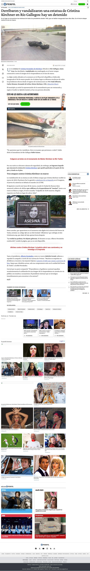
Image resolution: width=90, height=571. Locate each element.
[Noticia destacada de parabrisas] (50, 516)
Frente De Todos (19, 311)
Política (13, 553)
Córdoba (45, 553)
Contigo (34, 559)
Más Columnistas (82, 209)
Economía (18, 553)
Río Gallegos (39, 309)
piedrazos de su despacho (45, 180)
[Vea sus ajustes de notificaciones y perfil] (87, 4)
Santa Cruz (48, 309)
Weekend (35, 557)
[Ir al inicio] (10, 4)
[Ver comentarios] (88, 8)
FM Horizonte (61, 557)
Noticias (72, 553)
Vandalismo (10, 311)
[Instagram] (47, 549)
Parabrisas (45, 557)
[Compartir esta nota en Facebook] (3, 65)
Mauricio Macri (52, 84)
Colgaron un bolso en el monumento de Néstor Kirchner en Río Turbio (36, 159)
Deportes (38, 553)
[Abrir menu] (2, 4)
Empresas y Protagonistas (63, 553)
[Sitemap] (54, 548)
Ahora (3, 553)
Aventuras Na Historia (41, 559)
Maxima (65, 559)
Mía (52, 557)
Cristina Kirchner (31, 168)
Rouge (49, 557)
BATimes (56, 557)
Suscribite (82, 4)
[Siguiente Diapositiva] (65, 329)
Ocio (41, 553)
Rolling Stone (50, 559)
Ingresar (75, 4)
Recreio (61, 559)
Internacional (29, 553)
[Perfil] (10, 487)
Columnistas (73, 174)
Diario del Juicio (45, 555)
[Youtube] (43, 548)
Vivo (88, 553)
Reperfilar (50, 553)
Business (55, 553)
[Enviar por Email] (3, 78)
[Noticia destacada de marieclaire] (50, 490)
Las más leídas (74, 259)
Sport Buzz (56, 559)
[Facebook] (36, 549)
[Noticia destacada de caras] (16, 516)
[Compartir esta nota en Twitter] (3, 69)
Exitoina (80, 553)
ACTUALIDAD (4, 7)
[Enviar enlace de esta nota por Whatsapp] (3, 73)
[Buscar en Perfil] (87, 1)
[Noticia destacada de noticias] (16, 490)
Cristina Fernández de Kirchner (31, 69)
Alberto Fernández (21, 309)
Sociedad (23, 553)
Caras (76, 553)
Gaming (84, 553)
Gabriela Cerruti (31, 309)
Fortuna (40, 557)
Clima (33, 553)
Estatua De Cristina (57, 309)
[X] (39, 549)
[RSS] (50, 548)
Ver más (84, 293)
